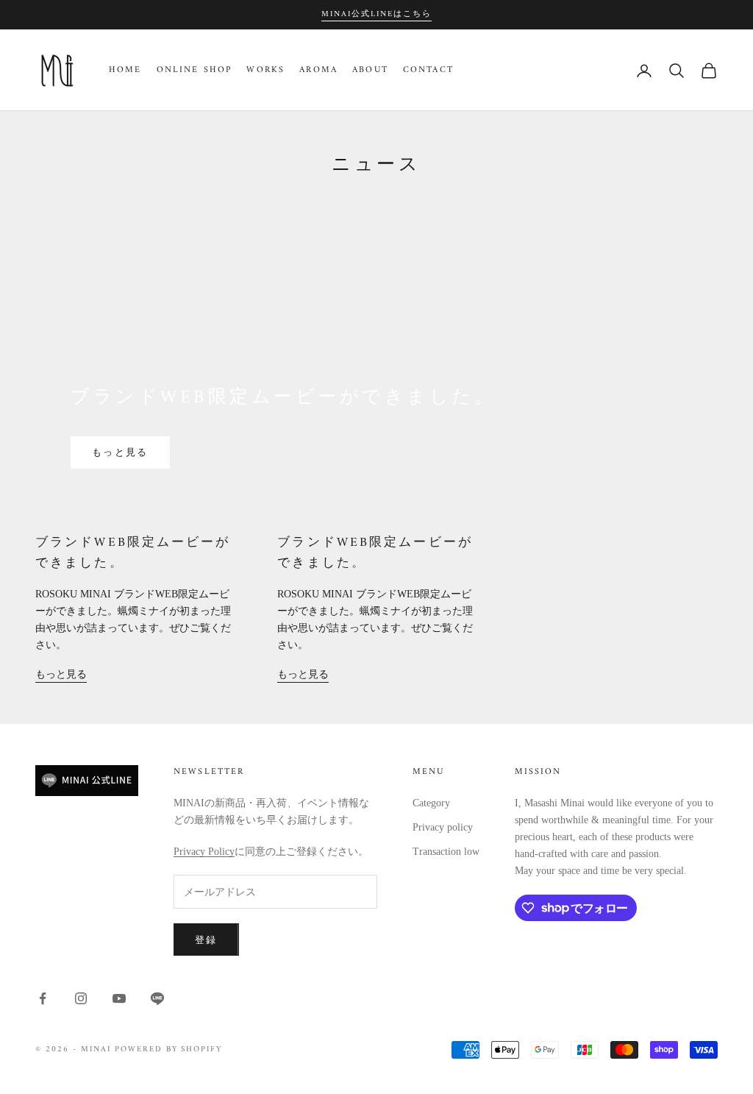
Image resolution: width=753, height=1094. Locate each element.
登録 (206, 939)
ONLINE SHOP (194, 70)
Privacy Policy (204, 851)
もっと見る (120, 452)
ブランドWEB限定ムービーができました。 (133, 553)
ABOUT (370, 70)
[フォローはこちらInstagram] (81, 998)
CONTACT (428, 70)
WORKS (265, 70)
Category (431, 803)
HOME (125, 70)
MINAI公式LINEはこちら (376, 14)
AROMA (318, 70)
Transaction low (446, 851)
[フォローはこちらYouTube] (119, 998)
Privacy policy (443, 827)
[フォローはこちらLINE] (157, 998)
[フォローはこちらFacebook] (42, 998)
